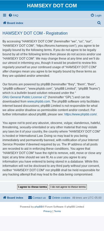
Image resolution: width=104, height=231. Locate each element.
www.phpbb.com (38, 101)
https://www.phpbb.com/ (80, 114)
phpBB (39, 206)
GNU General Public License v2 (24, 97)
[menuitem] (13, 15)
